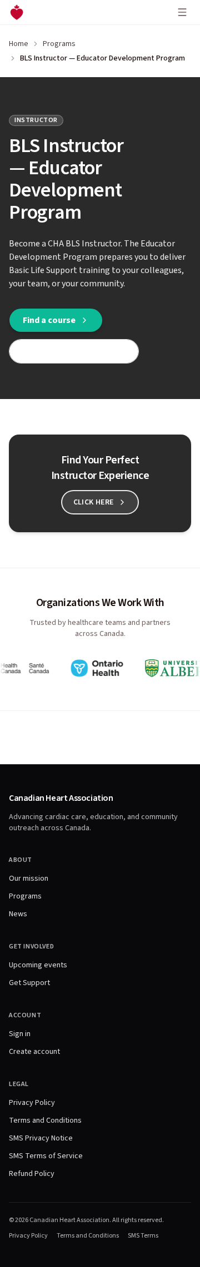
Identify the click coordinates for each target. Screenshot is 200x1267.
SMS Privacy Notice (41, 1138)
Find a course (49, 320)
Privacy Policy (32, 1102)
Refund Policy (31, 1173)
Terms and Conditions (45, 1120)
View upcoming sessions (67, 351)
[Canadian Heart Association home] (16, 12)
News (18, 914)
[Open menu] (182, 12)
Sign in (20, 1033)
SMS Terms (143, 1235)
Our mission (28, 878)
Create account (34, 1051)
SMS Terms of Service (46, 1156)
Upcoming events (38, 965)
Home (18, 43)
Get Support (29, 982)
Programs (59, 43)
